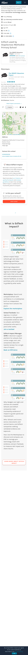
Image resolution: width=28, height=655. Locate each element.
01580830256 (6, 154)
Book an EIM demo (10, 350)
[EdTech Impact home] (5, 2)
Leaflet (10, 134)
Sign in (19, 2)
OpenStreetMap (16, 134)
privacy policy (19, 651)
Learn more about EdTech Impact (14, 462)
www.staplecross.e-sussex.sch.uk (11, 156)
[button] (20, 107)
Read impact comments (13, 103)
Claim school (14, 201)
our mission (16, 178)
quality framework (8, 180)
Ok (14, 653)
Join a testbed (9, 329)
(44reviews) (22, 55)
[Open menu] (24, 2)
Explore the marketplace (13, 308)
